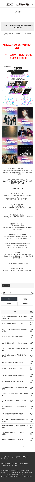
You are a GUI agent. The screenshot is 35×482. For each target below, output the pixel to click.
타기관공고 (25, 303)
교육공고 (9, 303)
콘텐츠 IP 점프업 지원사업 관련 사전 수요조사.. (12, 369)
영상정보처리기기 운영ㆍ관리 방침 (20, 464)
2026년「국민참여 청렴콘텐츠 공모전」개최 (12, 324)
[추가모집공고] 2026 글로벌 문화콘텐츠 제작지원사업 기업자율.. (15, 330)
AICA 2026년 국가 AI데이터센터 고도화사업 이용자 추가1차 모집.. (15, 420)
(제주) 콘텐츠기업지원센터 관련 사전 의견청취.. (13, 362)
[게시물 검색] (32, 293)
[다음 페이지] (21, 446)
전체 (9, 299)
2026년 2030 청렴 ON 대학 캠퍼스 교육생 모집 (12, 336)
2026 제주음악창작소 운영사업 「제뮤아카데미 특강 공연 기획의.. (14, 356)
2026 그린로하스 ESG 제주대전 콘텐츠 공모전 (12, 381)
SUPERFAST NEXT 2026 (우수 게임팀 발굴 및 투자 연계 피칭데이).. (15, 426)
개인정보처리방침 (5, 464)
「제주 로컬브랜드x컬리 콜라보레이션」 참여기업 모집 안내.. (14, 401)
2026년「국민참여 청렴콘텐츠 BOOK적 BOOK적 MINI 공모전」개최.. (14, 317)
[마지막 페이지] (23, 446)
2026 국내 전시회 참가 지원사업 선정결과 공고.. (13, 375)
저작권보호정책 (6, 465)
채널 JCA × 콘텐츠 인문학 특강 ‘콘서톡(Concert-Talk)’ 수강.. (15, 349)
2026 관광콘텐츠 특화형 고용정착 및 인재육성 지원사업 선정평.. (15, 433)
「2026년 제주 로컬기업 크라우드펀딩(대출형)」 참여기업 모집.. (15, 388)
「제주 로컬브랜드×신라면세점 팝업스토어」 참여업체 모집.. (15, 394)
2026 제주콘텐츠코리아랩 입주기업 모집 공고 (12, 414)
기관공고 (25, 299)
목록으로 (6, 285)
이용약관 (14, 465)
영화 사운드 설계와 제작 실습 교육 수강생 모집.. (13, 439)
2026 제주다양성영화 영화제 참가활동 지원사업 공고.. (14, 343)
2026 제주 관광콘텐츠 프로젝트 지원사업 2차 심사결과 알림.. (14, 407)
